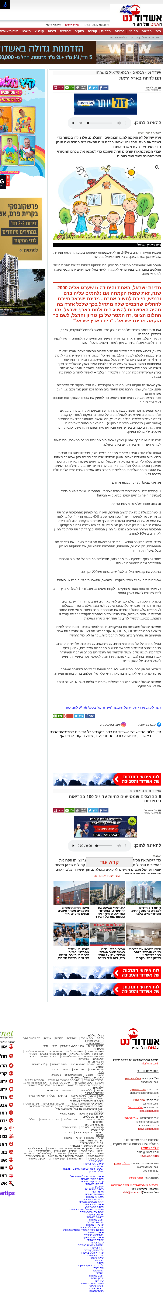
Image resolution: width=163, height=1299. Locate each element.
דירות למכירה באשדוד (92, 1199)
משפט (26, 31)
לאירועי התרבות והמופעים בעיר (87, 1064)
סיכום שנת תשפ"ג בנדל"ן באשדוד (46, 1085)
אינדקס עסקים (43, 1150)
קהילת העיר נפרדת (83, 1098)
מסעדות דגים (55, 1051)
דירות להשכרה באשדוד (91, 1201)
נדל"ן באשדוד (96, 1161)
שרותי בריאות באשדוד (92, 1212)
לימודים (84, 1127)
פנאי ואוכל (60, 1150)
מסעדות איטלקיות (34, 1051)
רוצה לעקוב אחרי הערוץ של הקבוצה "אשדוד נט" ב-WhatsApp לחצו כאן (113, 707)
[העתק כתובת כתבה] (80, 89)
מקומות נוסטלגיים (94, 1119)
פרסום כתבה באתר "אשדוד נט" (87, 1176)
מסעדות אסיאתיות (80, 1053)
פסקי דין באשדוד (95, 1137)
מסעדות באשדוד (95, 1196)
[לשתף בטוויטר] (92, 89)
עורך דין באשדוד (95, 1255)
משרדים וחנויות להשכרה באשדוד (86, 1209)
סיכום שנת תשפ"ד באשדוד (87, 1101)
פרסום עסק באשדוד (93, 1163)
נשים (101, 1150)
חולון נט (99, 1260)
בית (158, 31)
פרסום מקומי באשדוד (92, 1178)
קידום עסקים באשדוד (92, 1181)
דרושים (65, 31)
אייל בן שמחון (96, 1171)
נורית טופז (98, 1270)
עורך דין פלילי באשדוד (92, 1252)
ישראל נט (98, 1166)
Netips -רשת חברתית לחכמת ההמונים (83, 1229)
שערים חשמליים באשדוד (90, 1227)
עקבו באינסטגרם (110, 724)
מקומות (59, 1038)
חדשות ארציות (96, 1046)
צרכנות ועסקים (94, 1124)
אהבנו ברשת (87, 1150)
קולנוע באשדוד (40, 1064)
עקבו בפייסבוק (147, 724)
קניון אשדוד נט (56, 1158)
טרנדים (68, 1132)
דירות (52, 31)
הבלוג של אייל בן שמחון (145, 37)
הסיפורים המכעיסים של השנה (84, 1085)
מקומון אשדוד (96, 1191)
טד (153, 855)
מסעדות (99, 1048)
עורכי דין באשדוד (72, 1137)
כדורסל (65, 1069)
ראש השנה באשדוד (80, 1153)
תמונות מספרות (73, 1074)
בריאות (63, 1095)
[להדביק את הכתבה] (68, 717)
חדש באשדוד (69, 1127)
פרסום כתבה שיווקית (92, 1237)
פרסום (100, 1262)
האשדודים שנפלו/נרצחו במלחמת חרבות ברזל (79, 1108)
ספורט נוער (79, 1069)
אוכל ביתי (98, 1053)
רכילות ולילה (96, 1035)
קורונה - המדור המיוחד (89, 1140)
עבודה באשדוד (95, 1240)
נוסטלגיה (56, 1074)
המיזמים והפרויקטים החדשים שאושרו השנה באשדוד (75, 1148)
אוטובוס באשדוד (35, 1156)
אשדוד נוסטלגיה (93, 1116)
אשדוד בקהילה (94, 1093)
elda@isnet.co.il (149, 1110)
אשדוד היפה (97, 1095)
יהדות (73, 1150)
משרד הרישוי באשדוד (92, 1283)
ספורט (133, 31)
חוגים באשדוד (59, 1064)
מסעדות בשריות (95, 1051)
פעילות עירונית (78, 1095)
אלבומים (98, 1087)
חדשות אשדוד (95, 1043)
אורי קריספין (131, 1118)
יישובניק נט (97, 1186)
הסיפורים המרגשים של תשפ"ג (64, 1080)
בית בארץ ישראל (146, 133)
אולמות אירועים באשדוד (91, 1245)
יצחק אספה (97, 1278)
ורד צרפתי (98, 1268)
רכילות (120, 31)
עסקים (79, 31)
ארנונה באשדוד (95, 1222)
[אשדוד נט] (134, 1050)
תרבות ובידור (95, 1061)
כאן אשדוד (98, 1280)
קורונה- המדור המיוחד (92, 1143)
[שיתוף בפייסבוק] (103, 89)
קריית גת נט (97, 1257)
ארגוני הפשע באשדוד (72, 1046)
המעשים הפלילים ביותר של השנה (66, 1156)
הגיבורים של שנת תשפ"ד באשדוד (85, 1103)
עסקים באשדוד (36, 1158)
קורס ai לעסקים (35, 1148)
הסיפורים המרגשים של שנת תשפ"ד (85, 1106)
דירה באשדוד (96, 1247)
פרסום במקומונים (94, 1189)
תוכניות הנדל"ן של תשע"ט (52, 1153)
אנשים (47, 1038)
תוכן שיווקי (98, 1127)
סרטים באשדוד (95, 1158)
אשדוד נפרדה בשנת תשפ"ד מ (46, 1106)
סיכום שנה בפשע (61, 1082)
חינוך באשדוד (76, 1158)
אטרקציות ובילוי (84, 1132)
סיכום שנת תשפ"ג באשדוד (87, 1077)
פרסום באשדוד (95, 1232)
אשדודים (72, 1038)
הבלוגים (138, 72)
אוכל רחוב (84, 1058)
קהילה (92, 31)
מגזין (101, 1072)
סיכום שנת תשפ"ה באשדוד (87, 1145)
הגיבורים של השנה (94, 1080)
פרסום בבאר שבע (94, 1206)
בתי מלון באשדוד (95, 1184)
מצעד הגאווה (96, 1290)
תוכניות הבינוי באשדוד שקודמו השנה (44, 1103)
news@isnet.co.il (148, 1128)
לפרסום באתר (53, 25)
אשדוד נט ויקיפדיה (93, 1234)
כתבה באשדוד (95, 1242)
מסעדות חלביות (74, 1051)
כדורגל (54, 1069)
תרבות (106, 31)
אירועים (100, 1090)
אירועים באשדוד (95, 1214)
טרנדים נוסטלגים (49, 1119)
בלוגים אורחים (118, 37)
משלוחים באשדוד (94, 1194)
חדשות (147, 31)
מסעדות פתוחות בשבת (53, 1053)
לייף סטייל (97, 1129)
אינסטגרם (52, 1090)
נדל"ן (45, 1046)
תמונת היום (68, 1090)
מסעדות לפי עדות (70, 1056)
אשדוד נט (154, 72)
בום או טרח (87, 1038)
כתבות (100, 1074)
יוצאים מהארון (92, 1040)
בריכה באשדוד (96, 1288)
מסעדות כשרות (49, 1056)
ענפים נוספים (96, 1069)
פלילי (54, 1046)
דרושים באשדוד (95, 1217)
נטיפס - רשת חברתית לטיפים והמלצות (83, 1168)
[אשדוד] (136, 27)
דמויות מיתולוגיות (72, 1119)
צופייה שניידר (96, 1285)
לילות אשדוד (84, 1090)
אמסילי (100, 1273)
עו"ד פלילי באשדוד (93, 1250)
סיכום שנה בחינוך (83, 1082)
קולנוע (39, 31)
